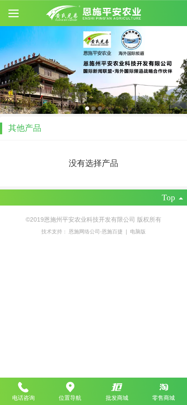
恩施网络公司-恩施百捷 (96, 232)
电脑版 (138, 232)
